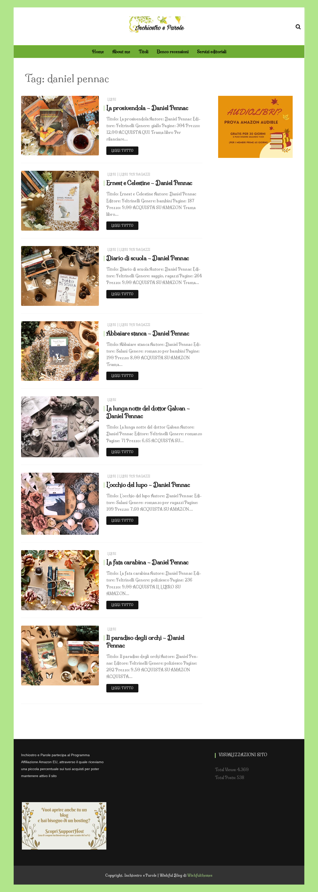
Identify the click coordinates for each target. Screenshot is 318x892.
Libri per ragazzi (134, 174)
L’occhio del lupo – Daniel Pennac (148, 484)
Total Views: (226, 769)
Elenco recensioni (173, 51)
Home (98, 51)
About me (121, 51)
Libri (111, 99)
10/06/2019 (84, 680)
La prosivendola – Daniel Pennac (147, 107)
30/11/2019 (84, 452)
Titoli (143, 51)
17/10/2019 (84, 530)
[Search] (298, 25)
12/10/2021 (84, 301)
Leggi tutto (122, 150)
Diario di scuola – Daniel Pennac (147, 258)
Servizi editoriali (211, 51)
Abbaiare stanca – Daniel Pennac (147, 333)
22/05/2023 (83, 225)
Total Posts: (226, 777)
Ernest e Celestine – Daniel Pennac (149, 182)
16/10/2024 (84, 150)
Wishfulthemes (200, 875)
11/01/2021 (84, 376)
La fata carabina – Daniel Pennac (147, 562)
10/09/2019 (84, 605)
